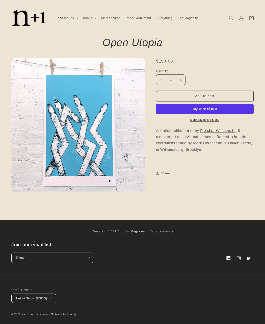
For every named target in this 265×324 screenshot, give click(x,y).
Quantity (162, 70)
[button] (66, 18)
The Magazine (134, 231)
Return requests (161, 231)
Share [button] (165, 173)
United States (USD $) (31, 298)
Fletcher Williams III (218, 131)
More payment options (204, 119)
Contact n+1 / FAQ (105, 231)
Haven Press (239, 143)
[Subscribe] (88, 258)
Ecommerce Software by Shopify (55, 314)
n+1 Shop (28, 314)
